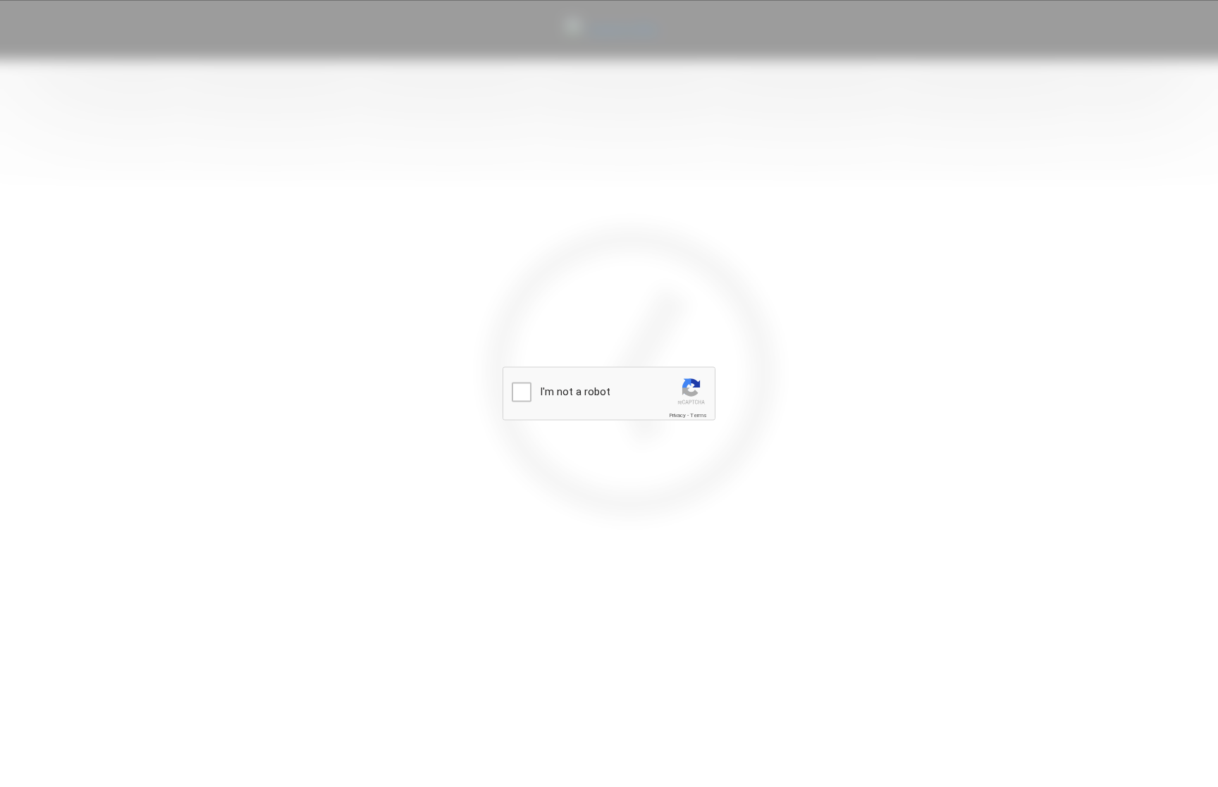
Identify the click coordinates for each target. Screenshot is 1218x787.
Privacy (677, 415)
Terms (698, 415)
